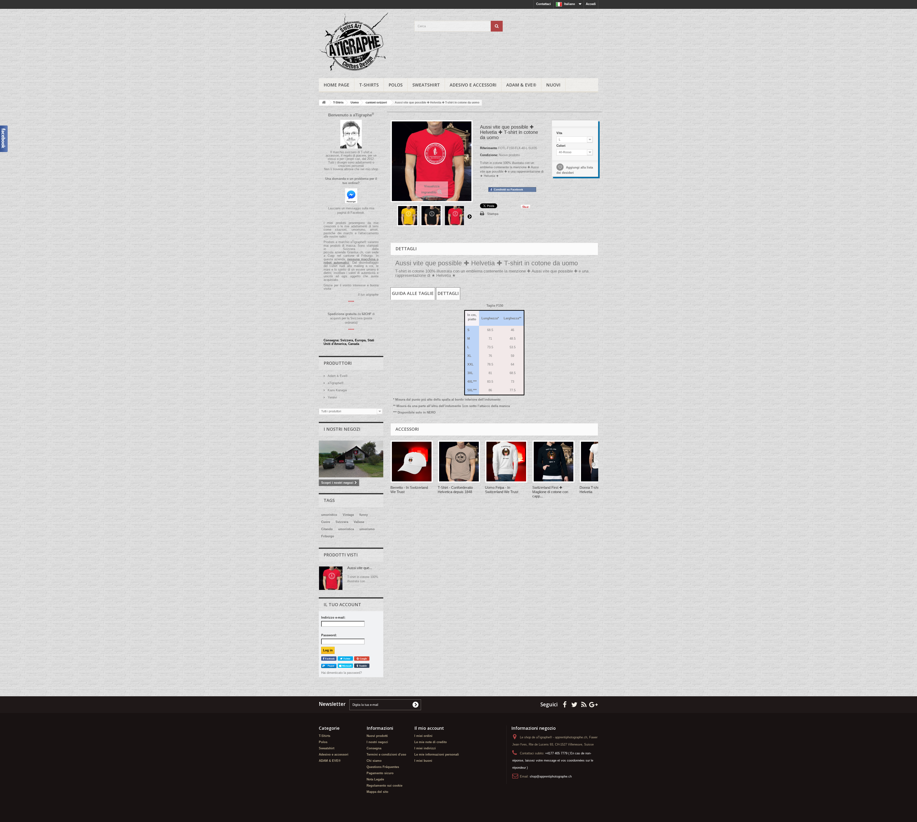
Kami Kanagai (337, 390)
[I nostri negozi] (351, 459)
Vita (558, 131)
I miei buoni (423, 760)
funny (363, 515)
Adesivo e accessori (473, 85)
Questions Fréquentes (383, 767)
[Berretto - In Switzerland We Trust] (411, 461)
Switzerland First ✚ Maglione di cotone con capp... (550, 491)
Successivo (469, 216)
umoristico (329, 515)
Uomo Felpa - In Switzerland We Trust (501, 489)
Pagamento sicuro (380, 773)
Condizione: (489, 155)
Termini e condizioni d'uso (386, 754)
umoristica (346, 529)
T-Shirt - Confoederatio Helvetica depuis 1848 (455, 489)
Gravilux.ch (355, 252)
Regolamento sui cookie (384, 785)
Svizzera (342, 522)
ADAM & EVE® (521, 85)
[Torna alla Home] (323, 103)
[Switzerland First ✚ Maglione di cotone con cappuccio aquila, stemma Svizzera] (553, 461)
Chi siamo (374, 760)
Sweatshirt (426, 85)
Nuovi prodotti (377, 736)
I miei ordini (423, 736)
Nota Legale (375, 779)
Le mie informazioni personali (436, 754)
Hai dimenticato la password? (341, 673)
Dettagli (448, 293)
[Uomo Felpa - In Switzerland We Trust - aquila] (506, 461)
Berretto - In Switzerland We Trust (409, 489)
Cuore (325, 522)
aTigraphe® (335, 383)
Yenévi (332, 397)
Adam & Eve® (337, 376)
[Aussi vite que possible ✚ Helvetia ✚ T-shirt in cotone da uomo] (407, 215)
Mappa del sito (377, 792)
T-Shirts (369, 85)
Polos (396, 85)
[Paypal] (328, 666)
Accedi (591, 4)
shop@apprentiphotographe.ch (551, 776)
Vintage (348, 515)
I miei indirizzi (425, 748)
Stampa (492, 214)
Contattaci (543, 4)
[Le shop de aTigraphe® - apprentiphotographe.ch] (363, 42)
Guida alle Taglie (413, 293)
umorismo (367, 529)
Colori (560, 145)
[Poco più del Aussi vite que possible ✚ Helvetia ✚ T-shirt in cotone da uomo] (331, 578)
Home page (336, 85)
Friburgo (327, 536)
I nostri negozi (342, 429)
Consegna (374, 748)
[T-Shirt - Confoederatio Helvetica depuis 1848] (459, 461)
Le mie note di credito (430, 742)
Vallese (359, 522)
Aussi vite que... (359, 568)
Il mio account (429, 728)
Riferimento (488, 148)
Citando (327, 529)
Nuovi (553, 85)
